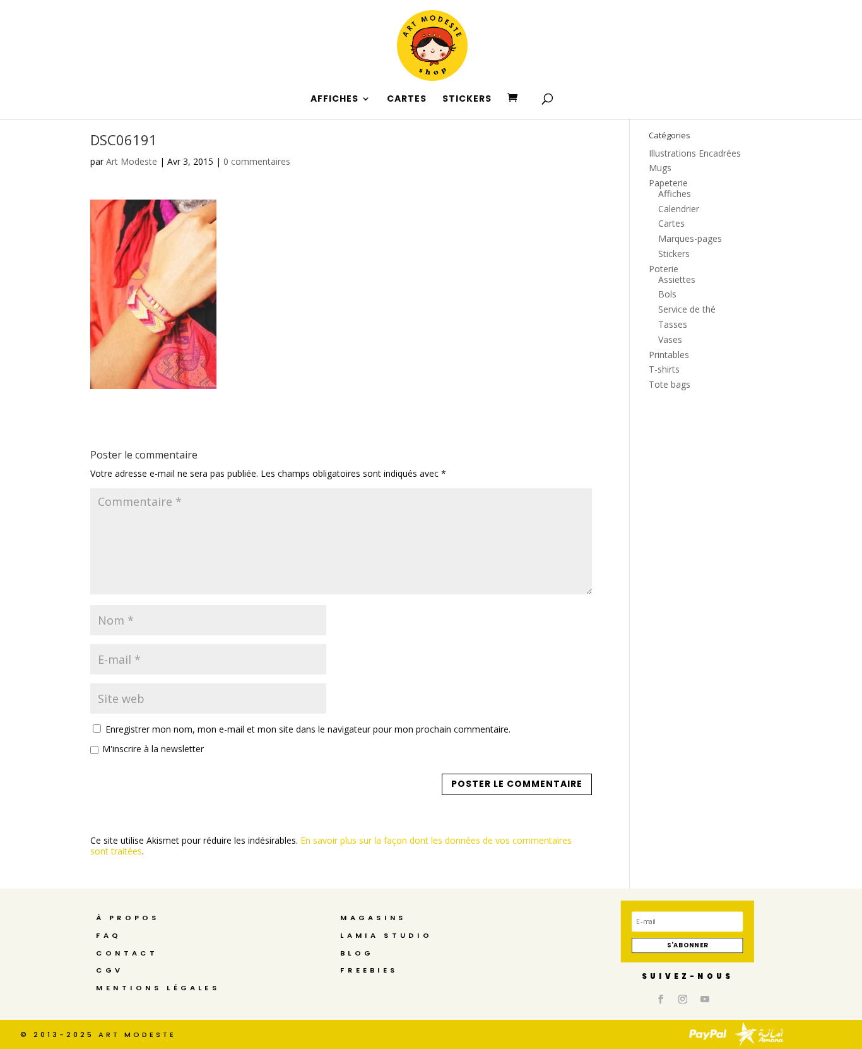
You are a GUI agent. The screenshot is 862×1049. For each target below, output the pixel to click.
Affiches (674, 194)
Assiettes (676, 279)
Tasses (672, 324)
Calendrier (678, 209)
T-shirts (664, 369)
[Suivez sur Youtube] (705, 999)
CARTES (407, 99)
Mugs (660, 168)
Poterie (663, 269)
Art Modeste (131, 161)
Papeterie (668, 183)
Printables (669, 355)
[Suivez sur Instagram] (683, 999)
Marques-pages (690, 238)
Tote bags (669, 384)
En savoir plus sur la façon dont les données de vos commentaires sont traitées (331, 845)
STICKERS (467, 99)
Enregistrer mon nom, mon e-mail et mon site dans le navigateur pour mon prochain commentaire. (308, 729)
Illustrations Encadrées (695, 153)
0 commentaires (256, 161)
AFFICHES (334, 99)
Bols (667, 294)
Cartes (671, 223)
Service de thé (687, 309)
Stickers (674, 254)
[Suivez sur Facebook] (661, 999)
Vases (670, 339)
